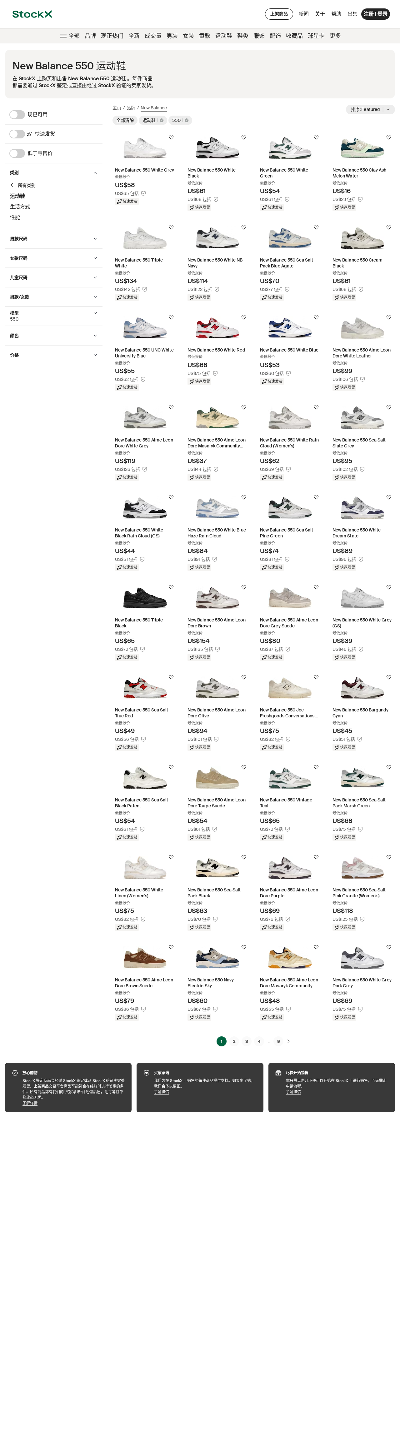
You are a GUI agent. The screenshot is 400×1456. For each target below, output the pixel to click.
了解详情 (73, 1103)
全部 (74, 36)
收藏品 (294, 36)
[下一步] (288, 1041)
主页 (116, 108)
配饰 (275, 36)
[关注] (171, 137)
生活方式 (20, 206)
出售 (353, 14)
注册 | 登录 (376, 14)
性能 (15, 217)
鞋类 (242, 36)
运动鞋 (223, 36)
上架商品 (279, 14)
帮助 (336, 14)
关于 (321, 15)
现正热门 (112, 36)
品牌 (90, 36)
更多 (335, 36)
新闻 (304, 14)
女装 (188, 36)
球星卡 (316, 36)
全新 (134, 36)
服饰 (259, 36)
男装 (172, 36)
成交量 (153, 36)
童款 (204, 36)
